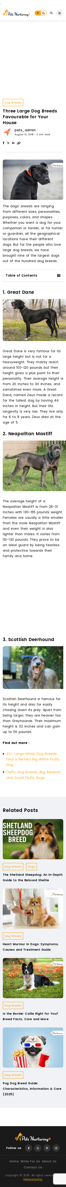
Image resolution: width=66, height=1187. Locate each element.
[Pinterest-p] (47, 1148)
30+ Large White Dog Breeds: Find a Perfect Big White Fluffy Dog (32, 759)
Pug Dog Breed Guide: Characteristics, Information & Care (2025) (32, 1088)
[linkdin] (13, 143)
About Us (49, 1161)
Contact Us (33, 1167)
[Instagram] (56, 1148)
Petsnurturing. (33, 1179)
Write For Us (30, 1161)
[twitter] (8, 143)
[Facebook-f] (28, 1148)
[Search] (51, 13)
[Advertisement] (33, 55)
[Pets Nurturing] (16, 13)
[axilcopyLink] (19, 143)
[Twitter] (37, 1148)
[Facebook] (3, 143)
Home (14, 1161)
